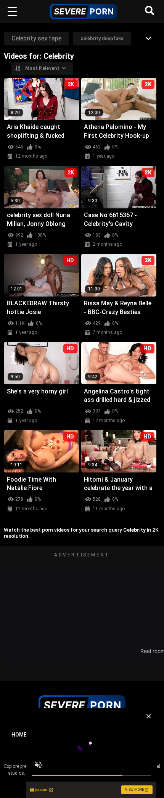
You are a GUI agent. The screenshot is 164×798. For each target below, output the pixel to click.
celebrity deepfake (102, 38)
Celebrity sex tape (36, 38)
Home (19, 735)
